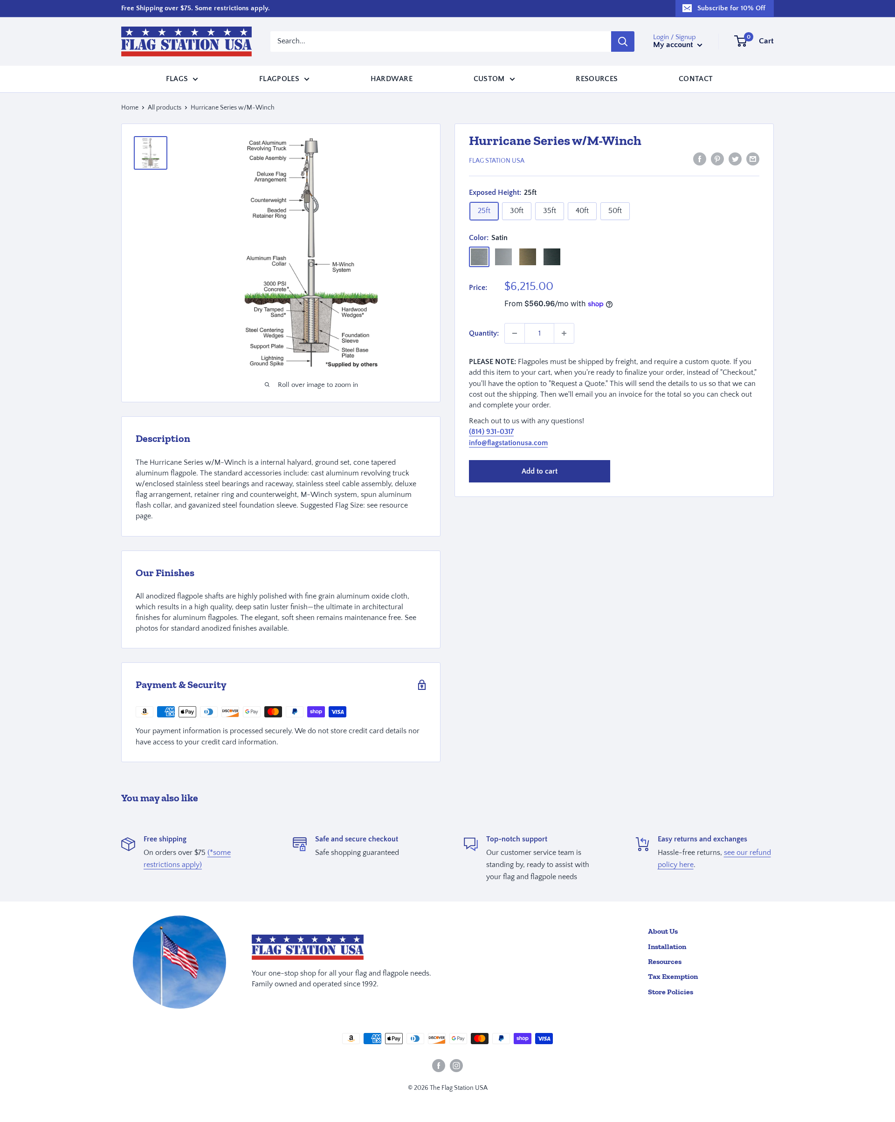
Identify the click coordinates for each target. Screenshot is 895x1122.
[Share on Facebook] (699, 158)
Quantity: (484, 333)
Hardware (392, 78)
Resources (597, 78)
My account (674, 45)
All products (164, 107)
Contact (696, 78)
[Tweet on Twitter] (735, 158)
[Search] (622, 41)
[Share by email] (752, 158)
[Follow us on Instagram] (456, 1065)
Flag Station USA (496, 161)
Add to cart (540, 471)
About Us (663, 931)
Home (129, 107)
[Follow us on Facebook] (438, 1065)
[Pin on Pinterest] (717, 158)
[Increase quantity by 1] (564, 333)
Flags (177, 78)
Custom (489, 78)
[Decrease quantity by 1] (514, 333)
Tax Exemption (673, 976)
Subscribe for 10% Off (731, 8)
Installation (667, 946)
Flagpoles (279, 78)
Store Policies (670, 991)
